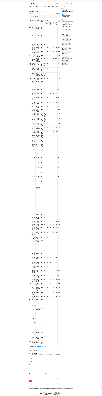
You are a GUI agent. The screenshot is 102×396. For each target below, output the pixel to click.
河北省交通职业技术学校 (65, 54)
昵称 (29, 373)
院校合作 (48, 392)
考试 (64, 6)
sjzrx (36, 353)
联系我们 (53, 392)
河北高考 (57, 6)
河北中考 (44, 6)
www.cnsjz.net (44, 346)
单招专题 (37, 0)
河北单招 (61, 6)
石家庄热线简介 (45, 392)
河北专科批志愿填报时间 (65, 60)
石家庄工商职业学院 (64, 52)
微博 (72, 3)
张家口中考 (67, 38)
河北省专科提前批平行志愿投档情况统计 (67, 58)
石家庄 (63, 43)
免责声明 (58, 392)
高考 (69, 52)
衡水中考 (63, 38)
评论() (41, 13)
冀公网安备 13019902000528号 (54, 394)
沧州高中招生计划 (35, 350)
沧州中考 (63, 44)
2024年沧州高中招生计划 (66, 15)
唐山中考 (70, 43)
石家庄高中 (63, 39)
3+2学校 (53, 6)
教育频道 (37, 6)
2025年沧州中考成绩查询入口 (66, 21)
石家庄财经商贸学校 (64, 57)
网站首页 (41, 392)
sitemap (60, 392)
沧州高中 (30, 350)
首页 (30, 0)
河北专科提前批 (64, 48)
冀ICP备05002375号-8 (46, 394)
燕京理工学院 (64, 63)
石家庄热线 (31, 13)
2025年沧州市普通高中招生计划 (66, 26)
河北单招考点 (69, 48)
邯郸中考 (66, 43)
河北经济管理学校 (68, 40)
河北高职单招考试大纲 (65, 64)
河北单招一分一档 (68, 35)
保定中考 (63, 40)
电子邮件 (46, 373)
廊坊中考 (70, 44)
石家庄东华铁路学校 (64, 49)
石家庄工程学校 (64, 53)
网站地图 (56, 392)
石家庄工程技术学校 (68, 39)
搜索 (57, 3)
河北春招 (48, 6)
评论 (29, 364)
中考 (41, 6)
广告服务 (50, 392)
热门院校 (33, 0)
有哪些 (66, 44)
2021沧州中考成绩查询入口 (65, 11)
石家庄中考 (67, 34)
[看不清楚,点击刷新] (57, 378)
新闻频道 (33, 6)
